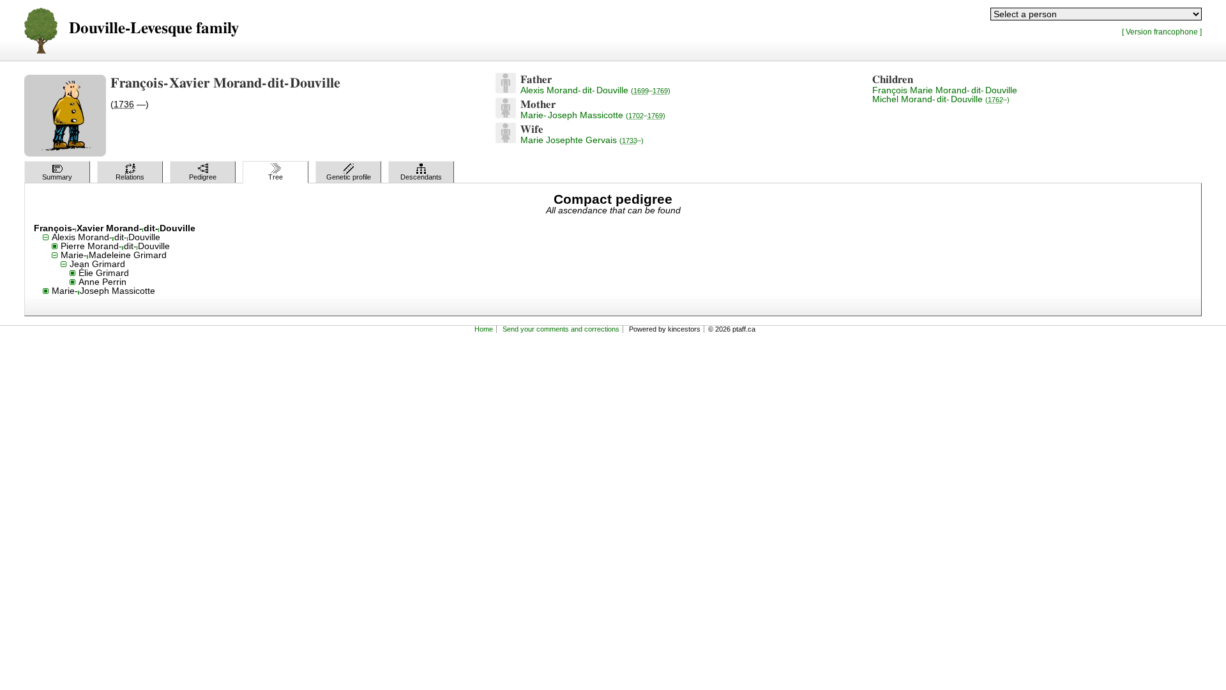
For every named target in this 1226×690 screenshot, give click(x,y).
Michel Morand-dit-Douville (941, 99)
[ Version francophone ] (1162, 31)
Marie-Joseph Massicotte (592, 115)
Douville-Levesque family (154, 28)
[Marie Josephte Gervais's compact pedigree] (506, 140)
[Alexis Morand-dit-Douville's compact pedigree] (506, 90)
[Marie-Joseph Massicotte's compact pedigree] (506, 115)
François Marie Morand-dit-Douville (944, 90)
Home (483, 329)
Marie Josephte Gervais (582, 140)
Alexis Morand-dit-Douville (595, 90)
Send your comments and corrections (561, 329)
